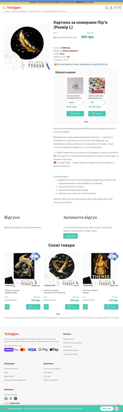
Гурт (6, 372)
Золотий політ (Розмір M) (54, 291)
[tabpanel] (75, 96)
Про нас (47, 376)
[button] (73, 36)
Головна (7, 11)
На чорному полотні (34, 11)
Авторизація (70, 236)
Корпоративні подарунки (15, 380)
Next (46, 46)
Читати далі (114, 318)
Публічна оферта (51, 380)
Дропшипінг (9, 376)
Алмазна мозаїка (70, 354)
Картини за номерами (19, 11)
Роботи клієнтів (11, 368)
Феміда (90, 291)
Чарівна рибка (12, 291)
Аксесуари (67, 346)
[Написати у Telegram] (6, 398)
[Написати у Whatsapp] (10, 398)
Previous (7, 46)
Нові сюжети (68, 339)
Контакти (48, 372)
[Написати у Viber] (15, 398)
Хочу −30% (107, 409)
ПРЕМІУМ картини (70, 350)
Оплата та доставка (52, 368)
